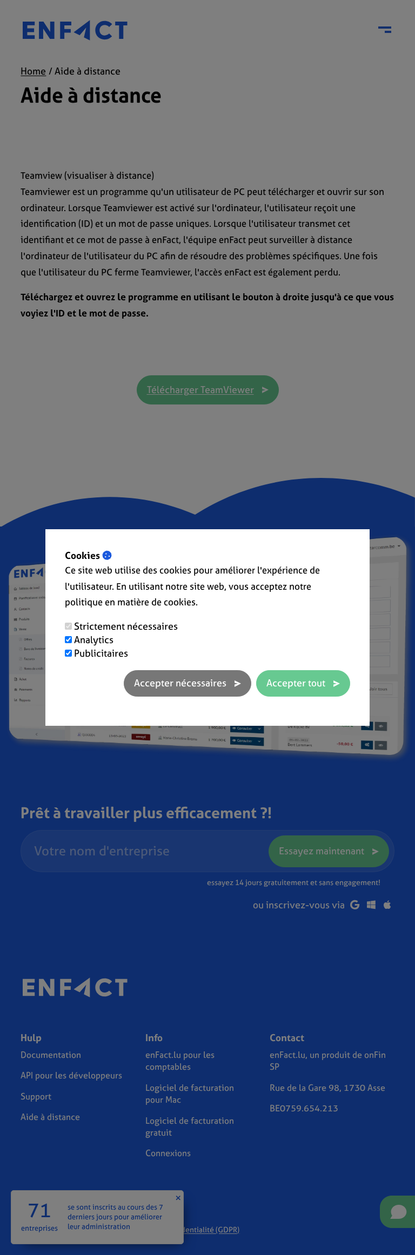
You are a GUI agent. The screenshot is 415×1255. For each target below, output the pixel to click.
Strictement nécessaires (126, 626)
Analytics (93, 639)
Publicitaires (101, 653)
